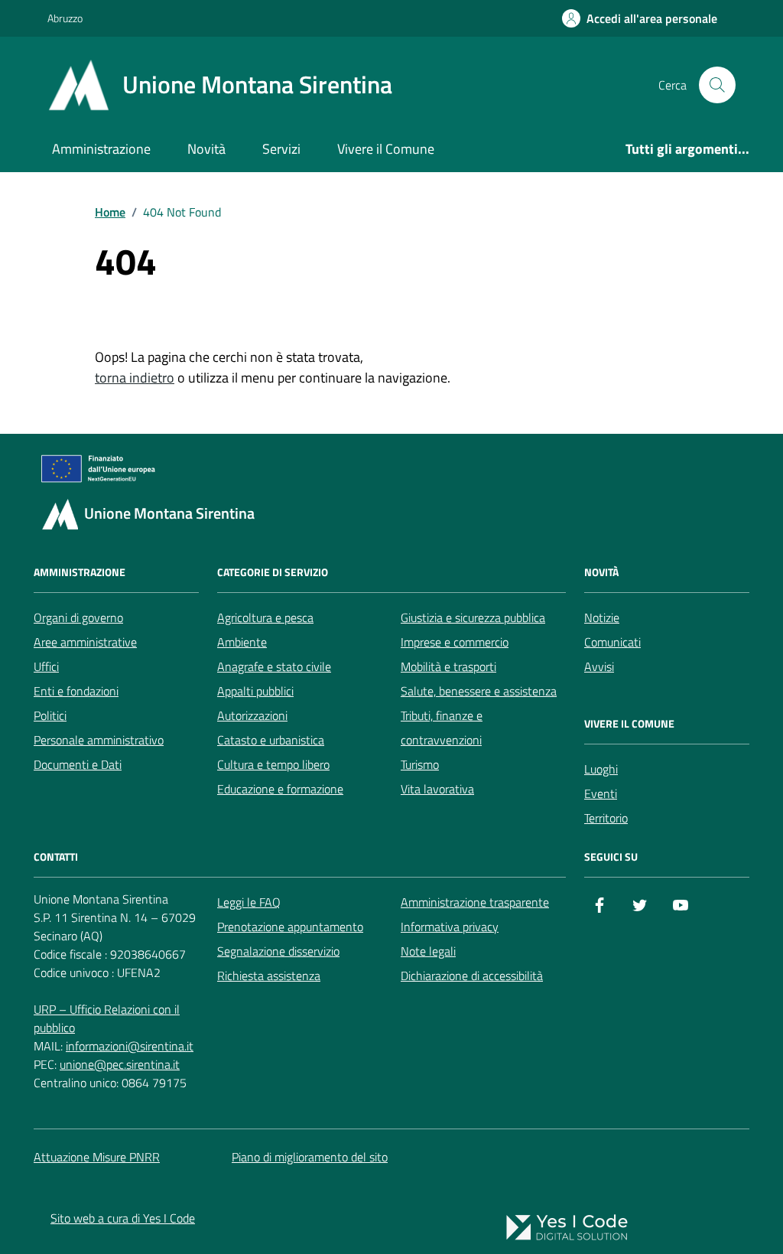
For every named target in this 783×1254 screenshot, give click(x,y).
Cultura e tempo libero (273, 764)
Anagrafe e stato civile (274, 666)
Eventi (600, 793)
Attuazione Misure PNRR (97, 1157)
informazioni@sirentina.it (129, 1046)
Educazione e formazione (280, 789)
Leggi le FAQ (249, 902)
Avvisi (599, 666)
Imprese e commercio (454, 642)
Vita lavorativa (437, 789)
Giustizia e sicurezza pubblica (473, 617)
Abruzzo (65, 18)
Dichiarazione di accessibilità (472, 975)
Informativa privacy (450, 926)
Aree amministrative (85, 642)
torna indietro (134, 377)
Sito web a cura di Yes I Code (122, 1218)
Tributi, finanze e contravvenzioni (441, 727)
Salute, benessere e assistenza (479, 691)
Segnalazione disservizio (278, 951)
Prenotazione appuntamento (290, 926)
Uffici (46, 666)
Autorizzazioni (252, 715)
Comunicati (612, 642)
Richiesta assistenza (268, 975)
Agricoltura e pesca (265, 617)
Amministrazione (101, 148)
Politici (50, 715)
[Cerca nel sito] (717, 85)
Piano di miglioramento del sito (310, 1157)
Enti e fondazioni (76, 691)
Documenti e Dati (78, 764)
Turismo (420, 764)
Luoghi (601, 769)
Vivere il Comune (385, 148)
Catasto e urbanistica (270, 740)
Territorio (606, 818)
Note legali (428, 951)
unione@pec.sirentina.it (120, 1064)
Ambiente (242, 642)
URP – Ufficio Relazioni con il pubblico (107, 1018)
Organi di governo (78, 617)
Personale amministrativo (99, 740)
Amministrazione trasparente (475, 902)
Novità (206, 148)
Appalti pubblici (255, 691)
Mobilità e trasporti (448, 666)
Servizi (281, 148)
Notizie (601, 617)
